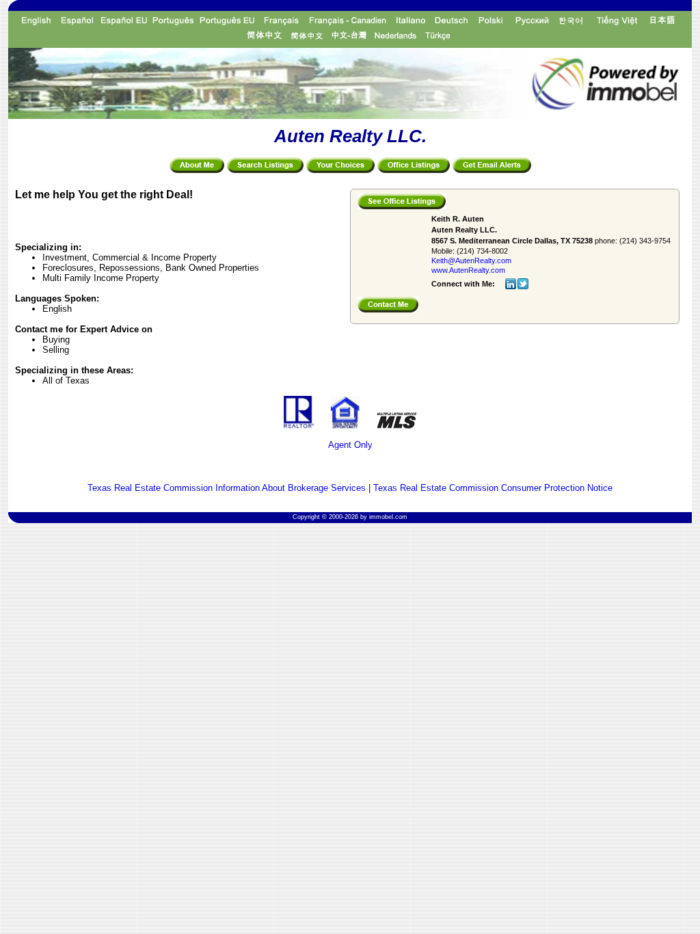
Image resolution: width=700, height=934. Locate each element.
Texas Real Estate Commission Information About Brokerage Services (227, 488)
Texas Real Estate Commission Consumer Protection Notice (492, 488)
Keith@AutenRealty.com (471, 260)
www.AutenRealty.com (468, 270)
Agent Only (350, 445)
